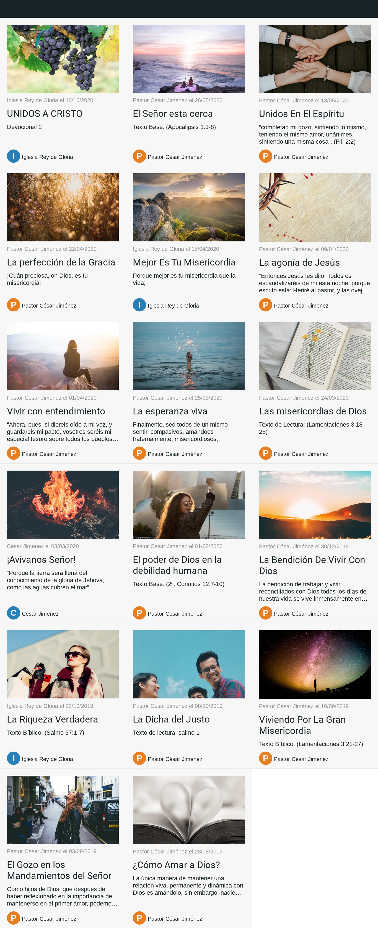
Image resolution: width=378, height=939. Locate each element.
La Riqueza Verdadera (52, 719)
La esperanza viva (170, 411)
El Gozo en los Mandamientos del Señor (59, 870)
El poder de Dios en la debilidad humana (177, 565)
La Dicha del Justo (171, 719)
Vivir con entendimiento (56, 411)
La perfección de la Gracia (61, 262)
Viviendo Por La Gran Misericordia (302, 725)
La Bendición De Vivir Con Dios (312, 565)
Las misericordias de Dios (313, 411)
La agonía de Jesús (299, 262)
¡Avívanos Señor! (41, 559)
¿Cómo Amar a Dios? (176, 864)
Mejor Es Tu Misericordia (184, 262)
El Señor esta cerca (173, 113)
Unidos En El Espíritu (301, 113)
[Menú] (8, 9)
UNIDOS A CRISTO (44, 113)
